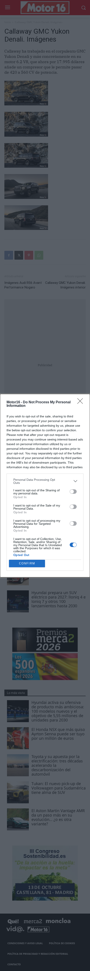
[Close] (81, 402)
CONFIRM (27, 563)
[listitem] (45, 481)
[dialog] (45, 485)
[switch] (73, 491)
